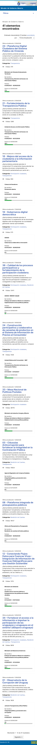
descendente (15, 35)
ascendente (31, 35)
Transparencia (15, 63)
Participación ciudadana (18, 173)
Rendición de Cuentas (18, 462)
